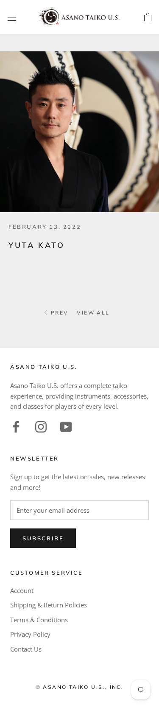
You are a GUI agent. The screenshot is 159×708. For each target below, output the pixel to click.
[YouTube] (66, 425)
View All (93, 312)
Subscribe (43, 538)
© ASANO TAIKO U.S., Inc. (80, 687)
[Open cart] (147, 17)
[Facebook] (16, 425)
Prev (58, 312)
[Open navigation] (12, 17)
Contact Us (26, 649)
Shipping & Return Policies (48, 605)
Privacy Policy (30, 634)
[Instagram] (41, 425)
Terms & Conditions (39, 619)
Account (21, 590)
